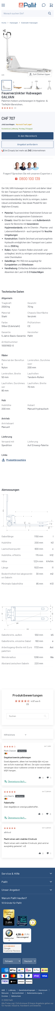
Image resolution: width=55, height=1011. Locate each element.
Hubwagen (14, 23)
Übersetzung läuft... (17, 781)
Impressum (42, 990)
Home (4, 23)
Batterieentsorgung (34, 993)
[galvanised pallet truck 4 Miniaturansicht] (39, 85)
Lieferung (11, 990)
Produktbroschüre (16, 459)
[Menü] (29, 930)
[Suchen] (50, 13)
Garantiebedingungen (27, 990)
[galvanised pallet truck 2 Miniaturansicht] (28, 85)
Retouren (5, 993)
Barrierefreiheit (18, 993)
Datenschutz (16, 996)
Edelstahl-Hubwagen (29, 23)
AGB (3, 990)
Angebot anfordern (27, 144)
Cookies (5, 996)
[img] (10, 746)
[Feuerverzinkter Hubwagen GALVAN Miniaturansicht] (6, 85)
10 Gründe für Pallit (12, 902)
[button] (8, 107)
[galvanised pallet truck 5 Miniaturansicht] (49, 85)
